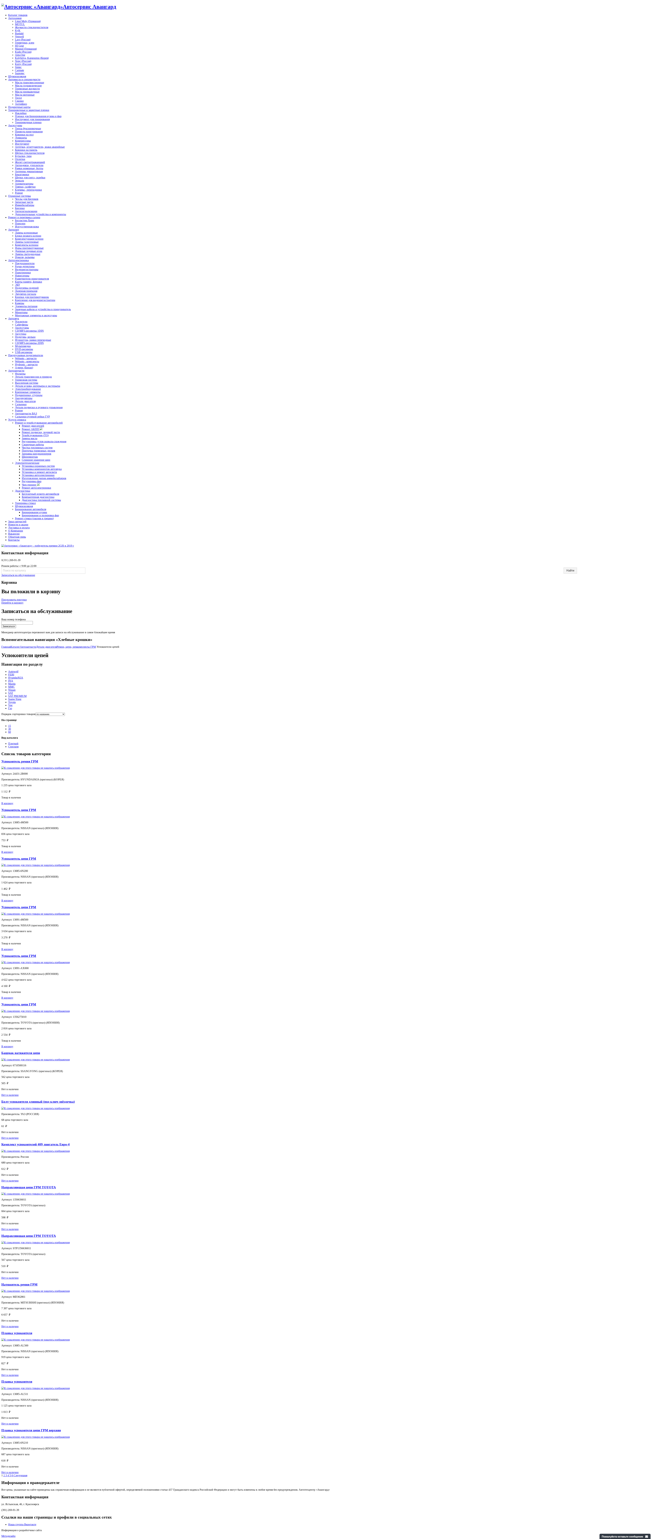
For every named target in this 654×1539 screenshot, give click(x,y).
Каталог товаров (17, 15)
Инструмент (22, 143)
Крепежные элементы (28, 392)
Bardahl (19, 33)
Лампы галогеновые (27, 241)
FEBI (11, 674)
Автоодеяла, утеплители (29, 165)
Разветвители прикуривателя (32, 278)
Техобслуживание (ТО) (35, 435)
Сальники (21, 404)
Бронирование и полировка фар (40, 515)
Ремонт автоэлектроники (36, 487)
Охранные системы (19, 195)
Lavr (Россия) (22, 39)
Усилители (21, 321)
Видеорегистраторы (26, 269)
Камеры (19, 303)
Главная (6, 646)
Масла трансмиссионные (29, 82)
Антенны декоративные (29, 171)
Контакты (14, 539)
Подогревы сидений (27, 287)
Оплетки (20, 159)
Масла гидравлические (28, 85)
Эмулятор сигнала (25, 294)
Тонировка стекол (25, 503)
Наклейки (21, 113)
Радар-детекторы (25, 266)
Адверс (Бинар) (24, 367)
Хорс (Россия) (23, 61)
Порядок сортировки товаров (18, 714)
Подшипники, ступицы (28, 395)
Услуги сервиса (17, 419)
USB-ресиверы (23, 352)
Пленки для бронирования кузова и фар (38, 116)
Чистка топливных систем (37, 447)
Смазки (19, 100)
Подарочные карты (19, 107)
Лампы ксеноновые (26, 232)
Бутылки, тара (23, 156)
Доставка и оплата (19, 527)
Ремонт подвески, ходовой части (41, 432)
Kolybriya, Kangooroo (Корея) (32, 58)
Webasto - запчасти (26, 358)
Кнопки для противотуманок (32, 297)
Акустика (20, 333)
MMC (11, 686)
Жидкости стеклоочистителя (31, 27)
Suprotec (20, 73)
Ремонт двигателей (33, 425)
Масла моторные (25, 94)
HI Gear (19, 45)
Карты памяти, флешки (28, 281)
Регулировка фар (31, 481)
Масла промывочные (27, 91)
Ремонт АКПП (31, 429)
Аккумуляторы (23, 398)
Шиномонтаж (30, 456)
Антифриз (21, 104)
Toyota (12, 702)
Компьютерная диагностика (38, 497)
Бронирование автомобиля (30, 509)
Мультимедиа (23, 346)
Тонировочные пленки (28, 122)
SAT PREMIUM (17, 696)
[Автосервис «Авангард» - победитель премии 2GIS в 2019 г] (37, 545)
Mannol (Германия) (26, 48)
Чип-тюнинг (29, 484)
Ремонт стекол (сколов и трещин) (34, 518)
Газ (10, 708)
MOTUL (20, 24)
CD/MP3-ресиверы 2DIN (29, 343)
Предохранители (25, 263)
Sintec (18, 67)
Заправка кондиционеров (36, 453)
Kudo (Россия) (23, 51)
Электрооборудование (28, 389)
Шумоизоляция (17, 76)
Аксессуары (15, 125)
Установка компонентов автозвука (42, 469)
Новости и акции (18, 524)
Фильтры (20, 373)
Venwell (19, 36)
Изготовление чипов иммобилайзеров (44, 478)
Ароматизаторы (24, 183)
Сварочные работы (33, 444)
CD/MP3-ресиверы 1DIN (29, 330)
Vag (10, 705)
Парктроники (23, 272)
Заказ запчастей (17, 521)
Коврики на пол (24, 134)
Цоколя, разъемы (25, 257)
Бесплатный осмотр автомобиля (40, 493)
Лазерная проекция (26, 290)
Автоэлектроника (18, 260)
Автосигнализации (26, 211)
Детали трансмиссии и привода (33, 376)
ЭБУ (17, 284)
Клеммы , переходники (28, 189)
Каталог (15, 646)
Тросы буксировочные (28, 128)
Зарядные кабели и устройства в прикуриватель (43, 309)
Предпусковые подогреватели (25, 355)
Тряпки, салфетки (25, 186)
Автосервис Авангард (89, 7)
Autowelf (13, 671)
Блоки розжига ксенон (28, 235)
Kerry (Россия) (23, 64)
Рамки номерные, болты (29, 168)
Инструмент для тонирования (32, 119)
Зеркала (19, 180)
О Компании (15, 530)
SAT (10, 693)
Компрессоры (23, 140)
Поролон (20, 223)
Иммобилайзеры (24, 205)
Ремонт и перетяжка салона (24, 217)
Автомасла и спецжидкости (24, 79)
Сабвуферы (21, 324)
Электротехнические (27, 462)
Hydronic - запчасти (26, 364)
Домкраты (21, 137)
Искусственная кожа (27, 226)
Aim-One (20, 54)
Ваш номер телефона (13, 619)
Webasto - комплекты (27, 361)
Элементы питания (26, 306)
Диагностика (22, 490)
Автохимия (14, 18)
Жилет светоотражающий (30, 162)
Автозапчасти (16, 370)
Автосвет (13, 229)
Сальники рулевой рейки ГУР (32, 416)
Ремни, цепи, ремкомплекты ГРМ (76, 646)
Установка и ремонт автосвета (39, 472)
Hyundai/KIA (15, 677)
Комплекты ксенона (26, 245)
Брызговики (22, 174)
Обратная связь (17, 536)
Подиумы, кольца (25, 336)
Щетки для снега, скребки (30, 177)
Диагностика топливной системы (41, 500)
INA (10, 680)
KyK (17, 30)
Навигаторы (22, 275)
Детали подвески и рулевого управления (39, 407)
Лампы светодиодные (27, 254)
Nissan (11, 689)
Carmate (19, 70)
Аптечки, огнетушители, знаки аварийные (40, 146)
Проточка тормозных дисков (38, 450)
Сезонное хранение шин (36, 459)
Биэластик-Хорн (24, 220)
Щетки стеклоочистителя (29, 153)
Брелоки (20, 208)
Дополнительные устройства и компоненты (40, 214)
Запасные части (24, 202)
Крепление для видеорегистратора (35, 300)
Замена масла (29, 438)
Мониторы (21, 312)
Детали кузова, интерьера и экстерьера (37, 385)
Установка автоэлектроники (38, 475)
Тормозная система (26, 379)
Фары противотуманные (29, 248)
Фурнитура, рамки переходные (33, 340)
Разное (19, 192)
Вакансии (14, 533)
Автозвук (13, 318)
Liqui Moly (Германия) (28, 21)
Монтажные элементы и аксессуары (36, 315)
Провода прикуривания (29, 131)
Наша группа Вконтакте (22, 1524)
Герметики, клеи (24, 42)
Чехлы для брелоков (26, 199)
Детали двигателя (25, 401)
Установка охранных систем (38, 466)
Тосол (18, 97)
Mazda (11, 683)
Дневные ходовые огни (28, 251)
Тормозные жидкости (27, 88)
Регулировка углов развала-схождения (44, 441)
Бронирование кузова (34, 512)
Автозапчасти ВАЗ (26, 413)
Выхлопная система (26, 382)
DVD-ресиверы (24, 349)
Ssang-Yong (14, 699)
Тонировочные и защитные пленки (28, 110)
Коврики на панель (26, 149)
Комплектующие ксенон (29, 238)
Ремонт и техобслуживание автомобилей (39, 422)
